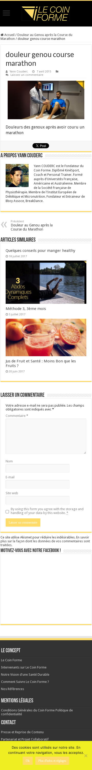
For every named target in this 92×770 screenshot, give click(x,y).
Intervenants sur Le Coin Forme (24, 667)
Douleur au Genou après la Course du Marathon (32, 225)
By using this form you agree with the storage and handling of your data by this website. (47, 511)
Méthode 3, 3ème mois (26, 308)
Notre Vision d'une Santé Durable (25, 674)
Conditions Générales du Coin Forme (28, 710)
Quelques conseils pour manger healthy (40, 250)
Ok (28, 761)
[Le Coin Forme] (46, 13)
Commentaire (17, 416)
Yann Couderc (19, 71)
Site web (12, 493)
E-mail (10, 477)
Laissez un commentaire (26, 75)
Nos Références (12, 689)
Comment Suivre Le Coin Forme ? (25, 682)
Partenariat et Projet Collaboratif (25, 739)
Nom (9, 461)
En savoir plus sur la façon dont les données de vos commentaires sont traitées (45, 541)
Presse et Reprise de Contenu (22, 732)
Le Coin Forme (11, 660)
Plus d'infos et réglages (52, 761)
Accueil (9, 35)
